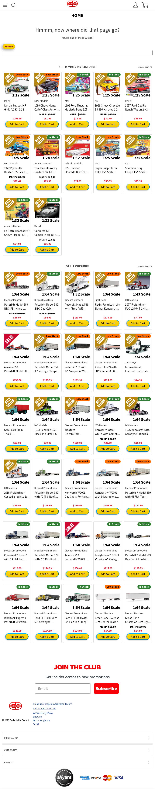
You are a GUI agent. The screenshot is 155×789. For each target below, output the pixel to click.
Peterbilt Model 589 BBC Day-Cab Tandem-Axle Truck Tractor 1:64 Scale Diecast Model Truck (46, 307)
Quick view (17, 344)
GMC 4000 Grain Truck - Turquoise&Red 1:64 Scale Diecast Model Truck (16, 432)
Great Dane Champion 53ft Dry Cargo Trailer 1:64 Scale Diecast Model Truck (137, 620)
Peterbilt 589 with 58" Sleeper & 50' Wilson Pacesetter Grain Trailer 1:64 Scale (106, 369)
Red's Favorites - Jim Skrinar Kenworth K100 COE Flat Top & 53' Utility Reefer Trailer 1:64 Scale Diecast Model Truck (107, 307)
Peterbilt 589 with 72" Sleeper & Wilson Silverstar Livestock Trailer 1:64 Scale (77, 369)
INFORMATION (11, 738)
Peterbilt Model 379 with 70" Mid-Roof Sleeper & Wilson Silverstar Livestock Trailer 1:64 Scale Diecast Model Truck (46, 557)
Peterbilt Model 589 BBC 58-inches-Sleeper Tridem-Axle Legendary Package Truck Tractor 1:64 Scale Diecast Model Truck (16, 307)
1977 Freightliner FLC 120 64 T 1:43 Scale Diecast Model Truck (137, 307)
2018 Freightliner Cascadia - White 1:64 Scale (17, 495)
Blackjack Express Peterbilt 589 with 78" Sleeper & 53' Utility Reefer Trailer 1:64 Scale (16, 620)
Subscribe (106, 688)
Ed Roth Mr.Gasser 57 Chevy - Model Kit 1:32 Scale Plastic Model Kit (17, 233)
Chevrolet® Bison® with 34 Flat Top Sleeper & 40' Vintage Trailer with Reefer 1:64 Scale (16, 557)
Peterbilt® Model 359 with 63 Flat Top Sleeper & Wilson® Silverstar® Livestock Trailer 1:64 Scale (138, 495)
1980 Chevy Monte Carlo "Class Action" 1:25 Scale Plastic (46, 107)
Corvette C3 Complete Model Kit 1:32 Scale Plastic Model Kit (46, 233)
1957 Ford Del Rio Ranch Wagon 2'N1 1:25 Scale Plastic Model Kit (136, 107)
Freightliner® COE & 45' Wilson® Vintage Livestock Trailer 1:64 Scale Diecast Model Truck (108, 557)
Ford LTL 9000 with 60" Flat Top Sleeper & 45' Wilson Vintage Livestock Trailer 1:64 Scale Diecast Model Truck (77, 620)
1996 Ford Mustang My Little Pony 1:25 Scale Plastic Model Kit (76, 107)
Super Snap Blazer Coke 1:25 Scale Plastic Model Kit (106, 170)
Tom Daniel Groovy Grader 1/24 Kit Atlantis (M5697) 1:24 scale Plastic (46, 170)
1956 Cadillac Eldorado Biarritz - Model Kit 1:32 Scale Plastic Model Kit (77, 170)
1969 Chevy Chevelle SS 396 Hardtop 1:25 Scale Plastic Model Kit (107, 107)
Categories (10, 750)
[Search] (13, 5)
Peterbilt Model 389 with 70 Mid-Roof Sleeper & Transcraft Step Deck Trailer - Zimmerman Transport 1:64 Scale (47, 495)
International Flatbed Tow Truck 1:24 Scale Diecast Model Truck (136, 369)
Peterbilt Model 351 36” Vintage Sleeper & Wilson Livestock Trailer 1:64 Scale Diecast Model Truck (46, 369)
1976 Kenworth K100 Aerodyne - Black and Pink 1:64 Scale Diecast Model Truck (138, 432)
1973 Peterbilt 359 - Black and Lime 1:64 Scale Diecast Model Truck (46, 432)
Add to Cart (17, 124)
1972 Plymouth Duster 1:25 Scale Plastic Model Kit (14, 170)
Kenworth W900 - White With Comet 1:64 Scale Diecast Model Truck (106, 432)
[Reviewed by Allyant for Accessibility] (64, 777)
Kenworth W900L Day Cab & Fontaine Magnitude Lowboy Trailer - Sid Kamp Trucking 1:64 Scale (77, 495)
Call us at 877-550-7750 (44, 708)
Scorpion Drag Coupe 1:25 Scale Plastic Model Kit (135, 170)
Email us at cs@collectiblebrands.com (52, 704)
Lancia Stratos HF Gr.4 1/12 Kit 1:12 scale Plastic (15, 107)
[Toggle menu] (3, 5)
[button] (40, 778)
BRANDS (8, 762)
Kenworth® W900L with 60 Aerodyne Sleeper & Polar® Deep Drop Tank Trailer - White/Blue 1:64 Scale (107, 495)
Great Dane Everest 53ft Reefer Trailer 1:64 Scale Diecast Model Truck (107, 620)
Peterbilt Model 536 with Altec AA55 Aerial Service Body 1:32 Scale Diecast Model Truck (76, 307)
